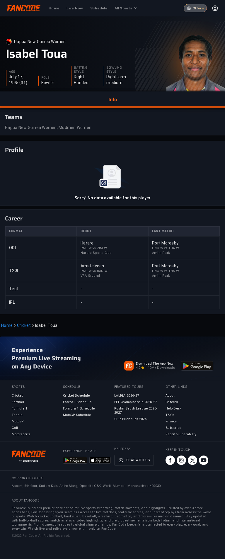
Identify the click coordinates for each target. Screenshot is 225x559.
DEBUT (86, 231)
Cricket (24, 325)
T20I (13, 270)
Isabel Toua (36, 54)
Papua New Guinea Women (40, 41)
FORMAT (16, 231)
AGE (12, 72)
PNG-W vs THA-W (165, 248)
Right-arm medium (116, 79)
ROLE (45, 78)
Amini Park (161, 253)
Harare (87, 243)
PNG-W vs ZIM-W (94, 248)
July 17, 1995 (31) (18, 79)
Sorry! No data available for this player (112, 198)
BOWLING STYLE (114, 70)
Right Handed (81, 79)
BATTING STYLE (80, 70)
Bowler (47, 82)
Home (7, 325)
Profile (14, 150)
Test (13, 288)
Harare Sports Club (96, 253)
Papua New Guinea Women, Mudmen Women (48, 127)
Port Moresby (165, 243)
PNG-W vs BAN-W (94, 271)
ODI (12, 247)
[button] (112, 100)
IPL (12, 302)
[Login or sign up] (215, 8)
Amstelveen (92, 266)
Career (14, 218)
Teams (13, 117)
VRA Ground (90, 276)
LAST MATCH (162, 231)
